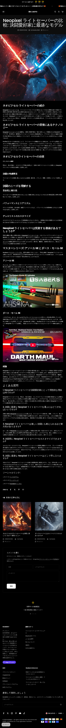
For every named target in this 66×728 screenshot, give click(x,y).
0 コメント (45, 30)
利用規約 (56, 559)
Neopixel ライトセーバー (18, 414)
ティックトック (14, 480)
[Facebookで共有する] (10, 489)
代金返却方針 (6, 675)
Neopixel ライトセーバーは (11, 110)
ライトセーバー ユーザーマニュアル (35, 632)
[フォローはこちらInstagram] (12, 713)
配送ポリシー (6, 678)
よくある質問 (29, 639)
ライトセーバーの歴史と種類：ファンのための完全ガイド (35, 678)
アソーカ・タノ (7, 265)
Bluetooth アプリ (31, 636)
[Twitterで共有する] (14, 489)
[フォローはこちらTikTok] (24, 713)
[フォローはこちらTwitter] (8, 713)
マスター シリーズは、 (16, 252)
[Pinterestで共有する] (19, 489)
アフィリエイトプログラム (10, 684)
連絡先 (27, 645)
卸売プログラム (7, 687)
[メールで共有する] (23, 489)
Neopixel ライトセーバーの (11, 132)
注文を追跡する (30, 648)
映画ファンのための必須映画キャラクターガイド (35, 673)
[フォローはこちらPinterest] (16, 713)
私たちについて (30, 642)
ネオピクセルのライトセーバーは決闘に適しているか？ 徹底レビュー (16, 534)
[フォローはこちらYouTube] (20, 713)
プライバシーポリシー (44, 559)
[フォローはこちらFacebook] (4, 713)
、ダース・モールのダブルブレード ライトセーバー (25, 317)
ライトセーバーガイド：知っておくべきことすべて (35, 683)
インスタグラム (14, 477)
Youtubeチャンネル (16, 484)
